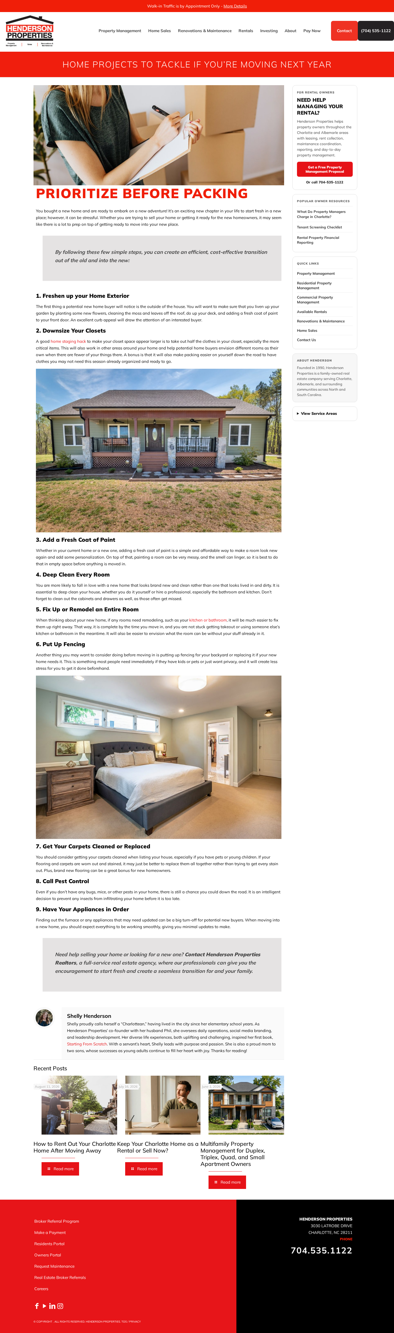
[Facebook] (37, 1306)
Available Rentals (312, 311)
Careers (41, 1288)
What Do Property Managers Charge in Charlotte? (321, 214)
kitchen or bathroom (208, 620)
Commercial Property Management (315, 299)
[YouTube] (44, 1306)
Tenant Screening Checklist (319, 227)
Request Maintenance (54, 1266)
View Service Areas (319, 413)
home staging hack (68, 341)
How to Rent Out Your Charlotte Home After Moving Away (75, 1147)
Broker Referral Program (56, 1221)
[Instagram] (60, 1306)
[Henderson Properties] (29, 31)
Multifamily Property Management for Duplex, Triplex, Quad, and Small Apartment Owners (232, 1153)
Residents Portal (49, 1243)
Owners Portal (47, 1254)
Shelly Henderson (89, 1015)
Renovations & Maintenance (321, 321)
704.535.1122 (321, 1250)
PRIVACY (135, 1321)
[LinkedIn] (52, 1306)
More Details (235, 6)
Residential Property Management (314, 285)
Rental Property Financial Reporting (318, 239)
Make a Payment (50, 1232)
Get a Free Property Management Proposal (325, 169)
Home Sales (307, 330)
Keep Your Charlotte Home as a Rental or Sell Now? (158, 1147)
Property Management (316, 273)
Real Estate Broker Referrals (60, 1277)
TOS (124, 1321)
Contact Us (306, 339)
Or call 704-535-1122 (324, 182)
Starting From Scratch (87, 1043)
